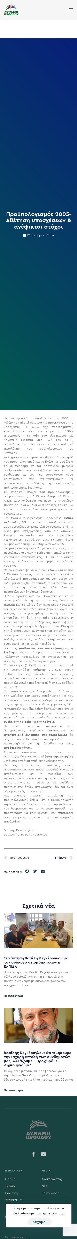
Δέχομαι (39, 1222)
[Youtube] (43, 1154)
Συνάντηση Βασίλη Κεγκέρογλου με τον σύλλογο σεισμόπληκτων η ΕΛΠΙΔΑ (36, 962)
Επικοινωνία (51, 1193)
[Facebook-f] (33, 1154)
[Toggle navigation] (61, 10)
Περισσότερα (13, 996)
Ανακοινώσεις (52, 1179)
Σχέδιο (10, 1186)
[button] (27, 871)
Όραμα (10, 1179)
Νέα (45, 1186)
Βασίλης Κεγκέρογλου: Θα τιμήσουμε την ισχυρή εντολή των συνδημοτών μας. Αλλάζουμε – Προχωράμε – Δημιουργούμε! (37, 1059)
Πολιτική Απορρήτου (13, 1196)
